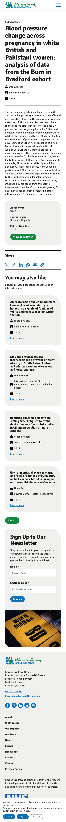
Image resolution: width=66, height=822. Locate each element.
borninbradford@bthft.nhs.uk (22, 696)
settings (25, 811)
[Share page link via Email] (35, 265)
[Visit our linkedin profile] (20, 705)
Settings (36, 817)
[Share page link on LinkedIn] (21, 265)
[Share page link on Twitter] (7, 265)
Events (9, 746)
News (8, 740)
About (8, 717)
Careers (10, 757)
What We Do (12, 723)
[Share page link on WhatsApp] (28, 265)
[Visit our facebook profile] (7, 705)
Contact (10, 763)
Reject (22, 817)
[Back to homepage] (20, 5)
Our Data (10, 734)
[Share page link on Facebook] (14, 265)
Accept (9, 817)
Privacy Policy (13, 769)
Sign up (17, 599)
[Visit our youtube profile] (33, 705)
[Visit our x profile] (14, 705)
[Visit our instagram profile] (26, 705)
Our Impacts (12, 728)
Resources (11, 751)
